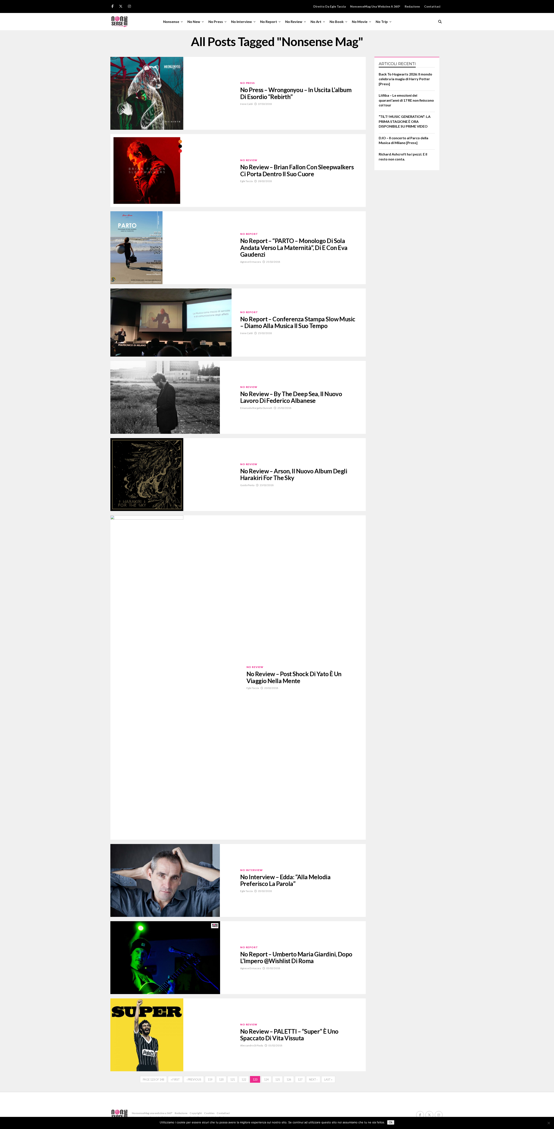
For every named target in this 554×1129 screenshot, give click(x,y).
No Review (293, 21)
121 (232, 1079)
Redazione (412, 6)
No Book (337, 21)
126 (289, 1079)
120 (221, 1079)
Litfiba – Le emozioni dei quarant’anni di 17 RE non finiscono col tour (406, 100)
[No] (548, 1123)
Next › (313, 1079)
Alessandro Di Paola (251, 1045)
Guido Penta (247, 485)
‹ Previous (194, 1079)
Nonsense (171, 21)
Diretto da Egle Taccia (329, 6)
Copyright (196, 1113)
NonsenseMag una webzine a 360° (375, 6)
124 (266, 1079)
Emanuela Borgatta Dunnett (256, 408)
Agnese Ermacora (250, 261)
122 (244, 1079)
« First (175, 1079)
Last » (328, 1079)
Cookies (209, 1113)
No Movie (359, 21)
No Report (268, 21)
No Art (316, 21)
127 (300, 1079)
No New (193, 21)
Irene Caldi (246, 104)
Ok (391, 1122)
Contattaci (432, 6)
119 (210, 1079)
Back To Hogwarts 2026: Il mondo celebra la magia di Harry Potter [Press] (405, 79)
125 (277, 1079)
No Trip (382, 21)
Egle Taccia (246, 181)
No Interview (241, 21)
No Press (215, 21)
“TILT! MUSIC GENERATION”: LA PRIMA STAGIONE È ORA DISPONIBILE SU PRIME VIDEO (404, 121)
